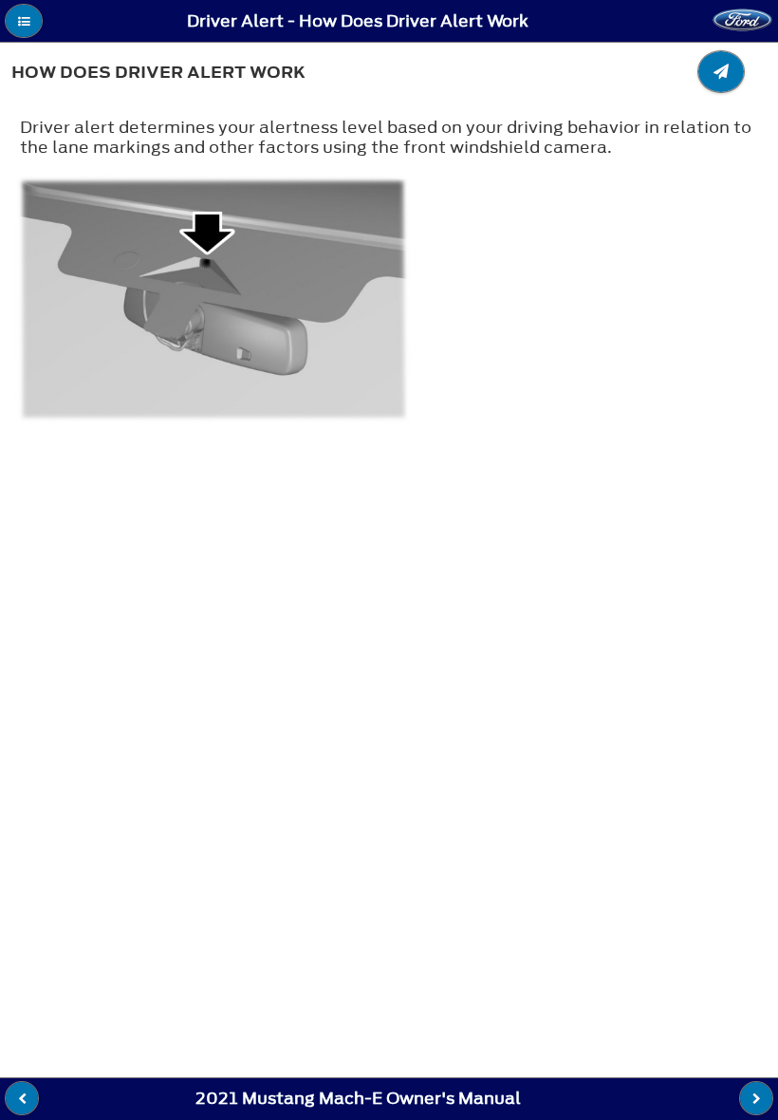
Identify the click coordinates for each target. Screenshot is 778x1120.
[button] (24, 21)
